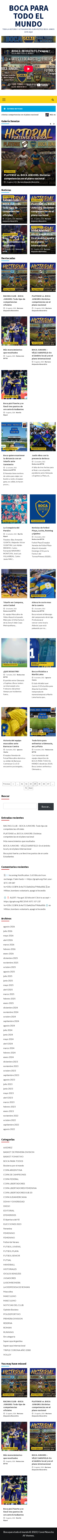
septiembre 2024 (11, 1021)
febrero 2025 (9, 998)
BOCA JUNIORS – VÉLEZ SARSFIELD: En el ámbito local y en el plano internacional (42, 238)
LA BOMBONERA (11, 1282)
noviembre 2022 (10, 1115)
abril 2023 (8, 1097)
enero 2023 (8, 1111)
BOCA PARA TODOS (13, 1161)
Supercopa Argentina (12, 1341)
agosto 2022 (9, 1129)
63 (31, 784)
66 (44, 784)
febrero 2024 (9, 1052)
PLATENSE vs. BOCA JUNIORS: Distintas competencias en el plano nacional (27, 176)
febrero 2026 (9, 949)
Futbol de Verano (11, 1242)
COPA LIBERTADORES (14, 1183)
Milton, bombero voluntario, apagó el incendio (25, 890)
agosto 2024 (9, 1025)
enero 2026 (8, 953)
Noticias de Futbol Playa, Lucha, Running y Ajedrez (42, 530)
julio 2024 (7, 1030)
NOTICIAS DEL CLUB (13, 1305)
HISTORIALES (10, 171)
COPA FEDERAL (11, 1179)
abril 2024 (8, 1043)
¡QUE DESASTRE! (11, 671)
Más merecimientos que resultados (38, 114)
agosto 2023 (9, 1079)
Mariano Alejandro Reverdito (28, 182)
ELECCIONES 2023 (12, 1224)
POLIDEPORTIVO (38, 521)
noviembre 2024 (10, 1012)
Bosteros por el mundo (13, 1165)
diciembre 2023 (10, 1061)
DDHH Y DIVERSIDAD (14, 1201)
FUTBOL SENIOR (11, 1255)
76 (26, 788)
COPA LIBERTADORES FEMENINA (20, 1188)
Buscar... (45, 806)
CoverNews (44, 1531)
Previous (6, 784)
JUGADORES (9, 1278)
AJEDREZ (7, 1147)
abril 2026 (8, 940)
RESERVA (7, 1323)
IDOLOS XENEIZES (12, 1273)
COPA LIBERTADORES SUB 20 (17, 1192)
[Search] (52, 99)
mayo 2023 (8, 1093)
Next (30, 788)
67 (48, 784)
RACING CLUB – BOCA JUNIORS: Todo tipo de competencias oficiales (12, 207)
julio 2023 (7, 1084)
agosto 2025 (9, 971)
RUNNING (8, 1332)
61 (22, 784)
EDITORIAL (8, 1210)
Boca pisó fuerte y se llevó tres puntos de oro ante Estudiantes (13, 406)
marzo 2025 (8, 994)
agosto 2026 (9, 926)
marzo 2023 (8, 1102)
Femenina (7, 1228)
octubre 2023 (9, 1070)
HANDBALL (9, 1264)
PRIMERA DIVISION (10, 234)
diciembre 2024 (10, 1007)
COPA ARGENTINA (12, 1170)
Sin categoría (9, 1336)
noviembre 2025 (10, 962)
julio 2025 (7, 976)
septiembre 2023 (11, 1075)
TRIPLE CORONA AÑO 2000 (17, 1350)
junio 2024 (8, 1034)
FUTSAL (6, 734)
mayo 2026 (8, 935)
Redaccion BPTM (9, 470)
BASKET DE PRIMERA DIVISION (39, 664)
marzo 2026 (8, 944)
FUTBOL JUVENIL (12, 1246)
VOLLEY (6, 596)
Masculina (8, 1291)
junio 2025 (8, 980)
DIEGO (6, 1206)
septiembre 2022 (11, 1124)
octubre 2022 (9, 1120)
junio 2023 (8, 1088)
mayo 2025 (8, 985)
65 (39, 784)
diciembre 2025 (10, 958)
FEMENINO (9, 1233)
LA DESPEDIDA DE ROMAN (16, 1287)
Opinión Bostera (10, 1309)
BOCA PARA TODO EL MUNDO (28, 16)
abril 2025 (8, 989)
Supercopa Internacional (14, 1345)
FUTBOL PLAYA (11, 1251)
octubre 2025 (9, 967)
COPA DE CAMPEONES (14, 1174)
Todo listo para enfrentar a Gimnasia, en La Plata (42, 743)
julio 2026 (7, 931)
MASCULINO (9, 1296)
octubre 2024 (9, 1016)
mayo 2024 (8, 1039)
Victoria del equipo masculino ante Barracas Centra (12, 743)
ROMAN (7, 1327)
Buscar (5, 796)
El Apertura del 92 (10, 521)
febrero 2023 (9, 1106)
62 (26, 784)
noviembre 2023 (10, 1066)
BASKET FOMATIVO (13, 1156)
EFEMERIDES (9, 1215)
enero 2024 (8, 1057)
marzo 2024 (8, 1048)
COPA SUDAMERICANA (15, 1197)
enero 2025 (8, 1003)
